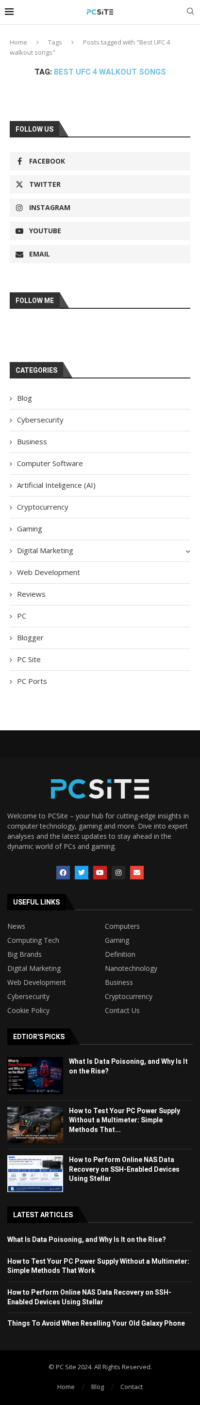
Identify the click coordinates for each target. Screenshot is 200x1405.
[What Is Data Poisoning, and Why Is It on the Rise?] (35, 1075)
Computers (122, 926)
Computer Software (50, 463)
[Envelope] (137, 872)
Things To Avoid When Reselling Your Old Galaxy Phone (96, 1323)
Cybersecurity (40, 419)
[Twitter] (81, 872)
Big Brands (24, 954)
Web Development (48, 572)
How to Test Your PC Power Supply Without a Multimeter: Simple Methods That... (124, 1120)
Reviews (31, 594)
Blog (24, 398)
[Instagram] (118, 872)
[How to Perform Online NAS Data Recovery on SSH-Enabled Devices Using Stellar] (35, 1173)
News (16, 926)
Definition (120, 954)
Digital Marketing (45, 550)
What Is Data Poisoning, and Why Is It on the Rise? (86, 1239)
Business (32, 441)
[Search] (190, 12)
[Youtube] (100, 872)
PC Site (29, 659)
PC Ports (32, 681)
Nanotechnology (131, 968)
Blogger (30, 637)
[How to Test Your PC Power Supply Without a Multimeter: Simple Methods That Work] (35, 1124)
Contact (131, 1386)
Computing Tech (33, 940)
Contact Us (122, 1010)
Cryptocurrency (42, 507)
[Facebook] (63, 872)
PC (21, 615)
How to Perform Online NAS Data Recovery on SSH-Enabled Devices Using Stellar (124, 1169)
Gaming (29, 528)
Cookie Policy (28, 1010)
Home (18, 42)
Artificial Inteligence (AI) (56, 485)
